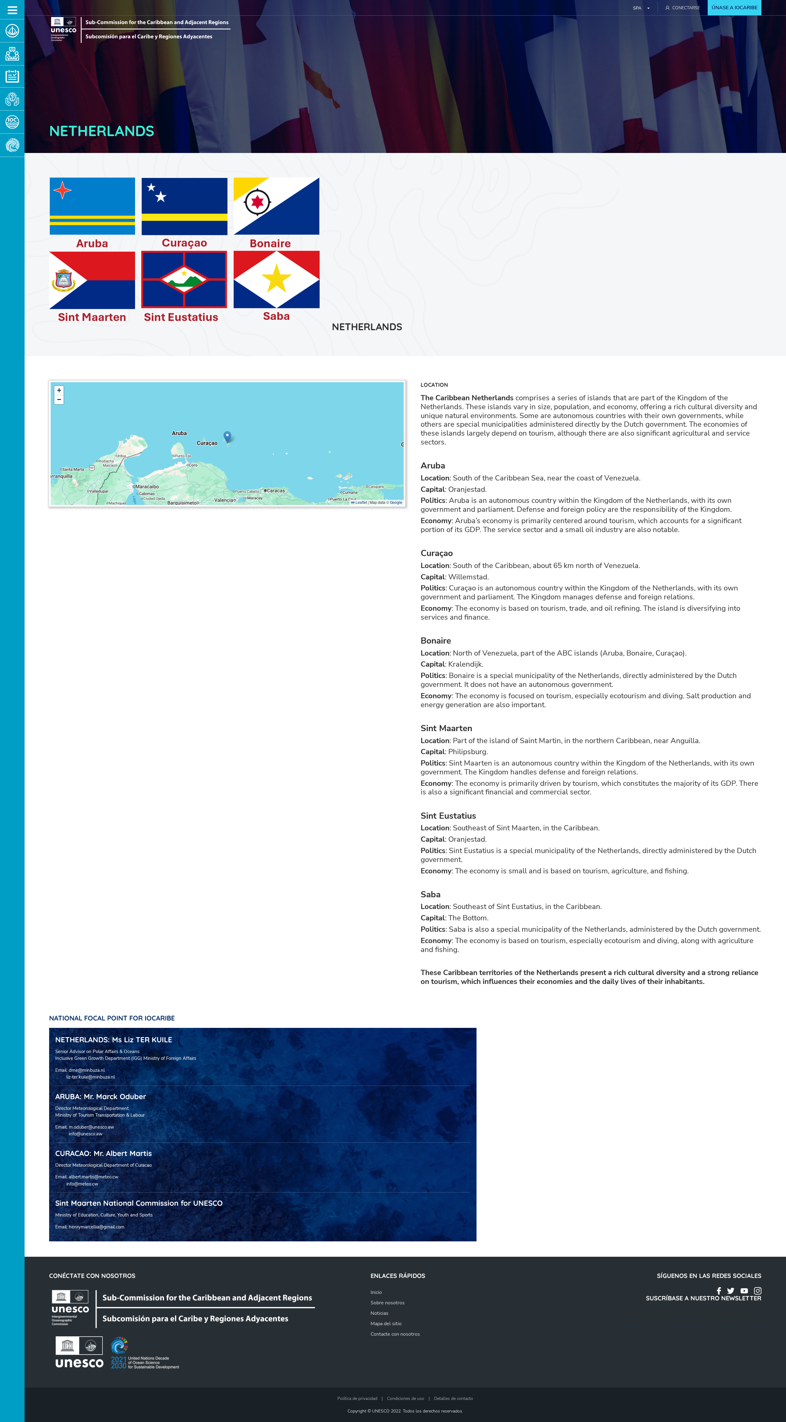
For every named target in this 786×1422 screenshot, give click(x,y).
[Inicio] (149, 29)
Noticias (379, 1313)
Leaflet (361, 502)
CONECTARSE (686, 8)
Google (396, 502)
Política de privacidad (357, 1398)
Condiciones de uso (405, 1398)
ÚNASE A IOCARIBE (734, 7)
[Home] (195, 1307)
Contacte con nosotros (395, 1334)
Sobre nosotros (388, 1302)
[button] (227, 437)
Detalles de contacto (453, 1398)
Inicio (376, 1292)
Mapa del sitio (386, 1323)
